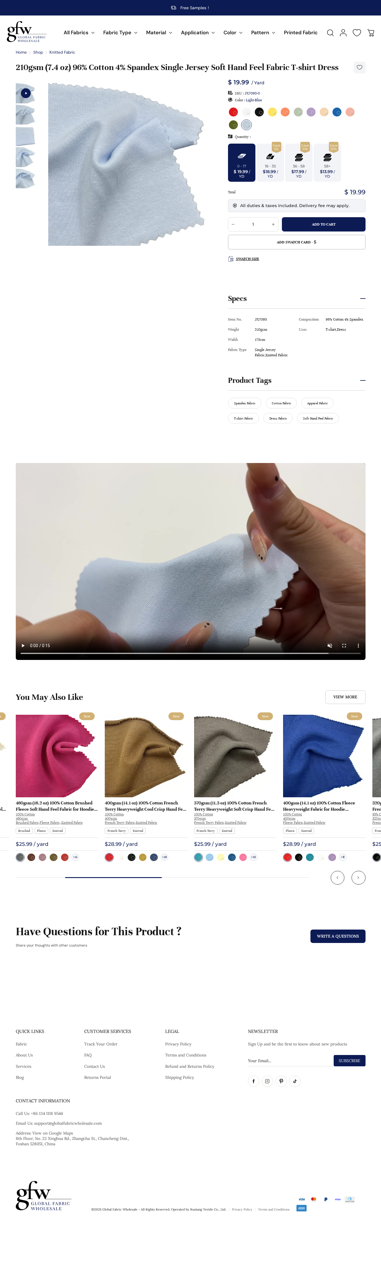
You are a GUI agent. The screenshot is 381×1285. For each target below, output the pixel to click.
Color (230, 32)
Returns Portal (97, 1077)
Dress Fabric (278, 418)
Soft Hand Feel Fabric (318, 418)
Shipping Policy (179, 1077)
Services (23, 1066)
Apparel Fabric (317, 403)
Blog (20, 1077)
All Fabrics (76, 32)
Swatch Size (247, 259)
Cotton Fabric (281, 403)
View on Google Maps (52, 1133)
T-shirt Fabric (243, 418)
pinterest (281, 1081)
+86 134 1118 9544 (47, 1113)
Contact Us (94, 1066)
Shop (38, 52)
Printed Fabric (301, 32)
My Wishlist (357, 32)
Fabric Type (117, 32)
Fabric (21, 1044)
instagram (267, 1081)
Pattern (260, 32)
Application (195, 32)
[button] (338, 878)
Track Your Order (101, 1044)
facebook (253, 1081)
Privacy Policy (178, 1044)
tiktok (295, 1081)
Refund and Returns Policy (189, 1066)
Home (21, 52)
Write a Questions (338, 936)
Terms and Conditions (185, 1055)
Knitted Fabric (62, 52)
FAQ (88, 1055)
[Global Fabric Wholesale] (27, 31)
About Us (24, 1055)
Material (156, 32)
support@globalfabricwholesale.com (68, 1123)
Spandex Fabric (244, 403)
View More (345, 697)
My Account (343, 32)
